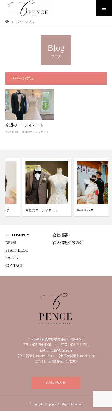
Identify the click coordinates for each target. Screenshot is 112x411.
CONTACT (14, 266)
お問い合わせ (56, 383)
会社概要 (60, 235)
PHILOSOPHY (17, 235)
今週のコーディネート (24, 125)
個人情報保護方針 (68, 243)
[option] (33, 187)
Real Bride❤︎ (71, 210)
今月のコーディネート (35, 131)
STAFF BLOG (16, 250)
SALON (11, 258)
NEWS (10, 243)
